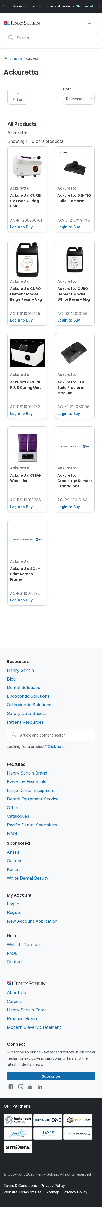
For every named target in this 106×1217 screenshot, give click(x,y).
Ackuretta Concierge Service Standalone (74, 481)
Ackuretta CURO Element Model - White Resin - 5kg (73, 294)
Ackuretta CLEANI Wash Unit (26, 478)
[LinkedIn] (39, 1086)
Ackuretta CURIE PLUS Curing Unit (25, 385)
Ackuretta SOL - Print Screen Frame (25, 574)
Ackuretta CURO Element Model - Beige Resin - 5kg (26, 294)
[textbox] (51, 38)
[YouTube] (30, 1086)
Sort (67, 88)
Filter (17, 99)
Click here (56, 746)
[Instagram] (20, 1086)
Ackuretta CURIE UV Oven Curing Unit (25, 201)
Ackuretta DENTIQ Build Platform (74, 198)
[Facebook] (10, 1086)
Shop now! (84, 6)
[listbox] (79, 99)
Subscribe (51, 1076)
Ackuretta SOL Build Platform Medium (71, 387)
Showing (35, 141)
